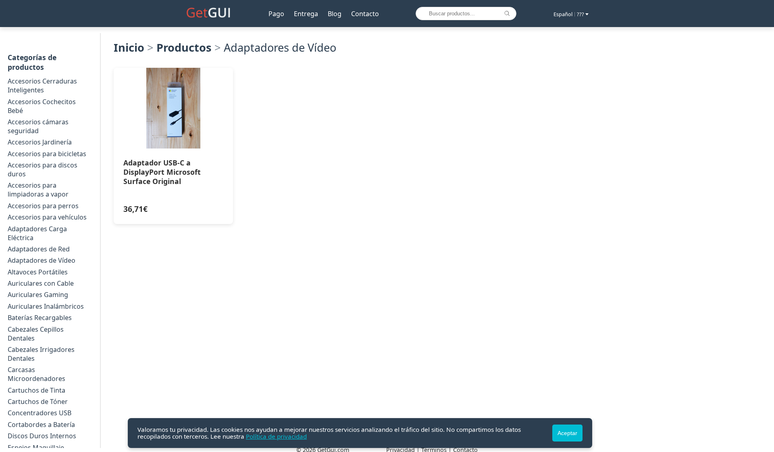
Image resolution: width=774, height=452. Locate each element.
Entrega (306, 13)
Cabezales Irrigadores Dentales (41, 354)
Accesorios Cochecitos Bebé (42, 106)
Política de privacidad (276, 436)
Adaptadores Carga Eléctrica (37, 233)
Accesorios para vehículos (47, 217)
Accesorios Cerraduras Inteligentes (42, 85)
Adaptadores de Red (39, 249)
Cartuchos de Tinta (36, 390)
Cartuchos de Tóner (38, 401)
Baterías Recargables (40, 317)
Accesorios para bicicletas (47, 153)
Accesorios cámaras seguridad (38, 126)
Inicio (129, 47)
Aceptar (567, 433)
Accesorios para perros (43, 205)
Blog (334, 13)
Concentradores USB (39, 412)
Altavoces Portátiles (38, 272)
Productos (184, 47)
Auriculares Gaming (38, 294)
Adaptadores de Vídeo (41, 260)
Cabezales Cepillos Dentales (36, 334)
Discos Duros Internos (42, 435)
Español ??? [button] (568, 14)
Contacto (365, 13)
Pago (276, 13)
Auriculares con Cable (41, 283)
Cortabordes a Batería (41, 424)
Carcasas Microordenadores (36, 374)
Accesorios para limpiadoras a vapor (38, 190)
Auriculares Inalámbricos (46, 306)
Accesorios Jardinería (40, 142)
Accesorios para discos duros (42, 169)
